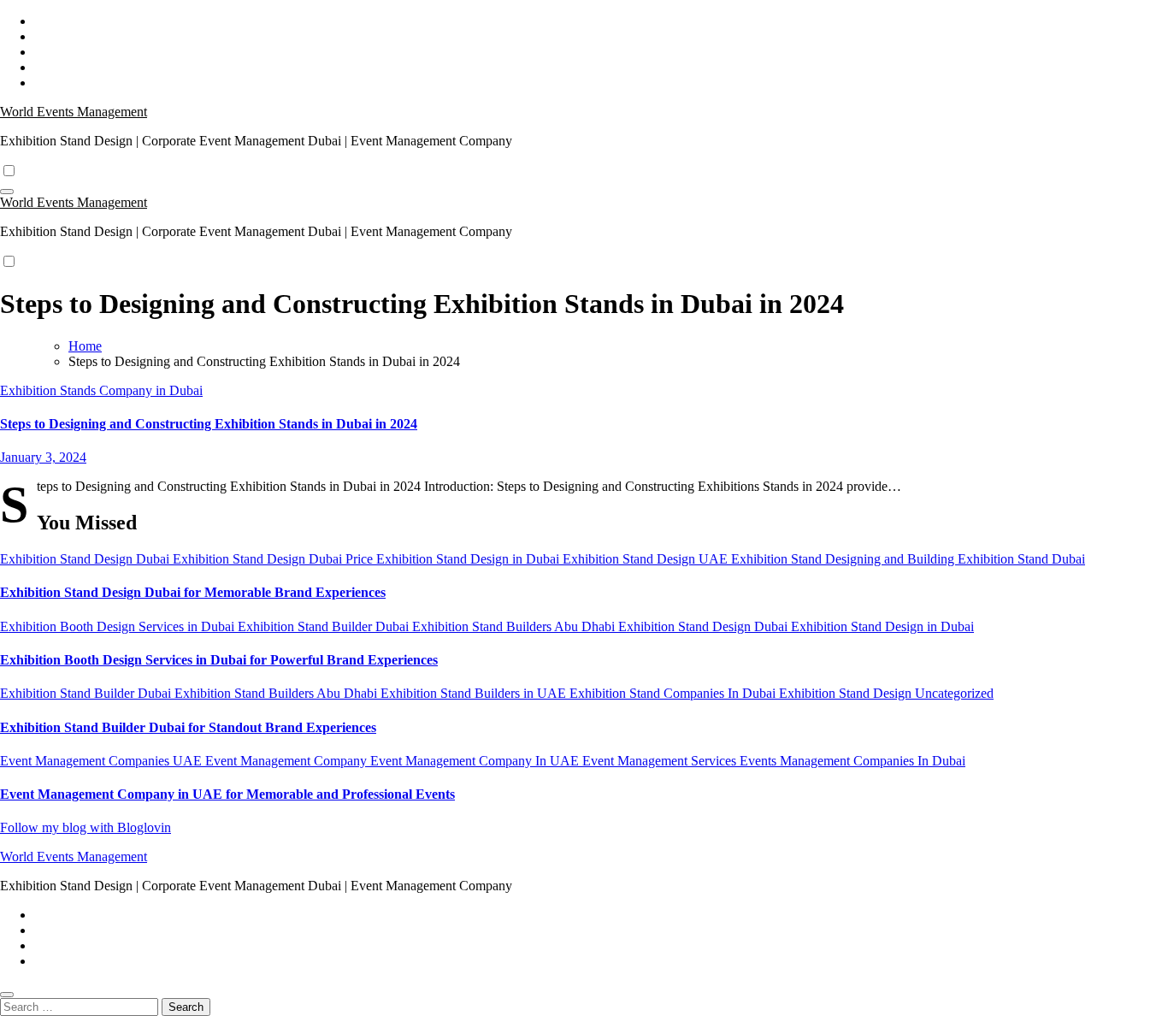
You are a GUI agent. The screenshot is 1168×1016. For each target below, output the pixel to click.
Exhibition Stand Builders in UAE (474, 693)
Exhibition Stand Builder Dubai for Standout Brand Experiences (188, 727)
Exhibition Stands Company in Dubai (101, 390)
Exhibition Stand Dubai (1021, 559)
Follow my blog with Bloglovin (85, 827)
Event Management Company (287, 760)
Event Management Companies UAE (102, 760)
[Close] (7, 994)
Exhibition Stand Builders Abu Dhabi (515, 626)
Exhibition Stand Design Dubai (86, 559)
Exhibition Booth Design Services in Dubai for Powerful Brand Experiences (219, 660)
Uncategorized (954, 693)
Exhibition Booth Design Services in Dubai (119, 626)
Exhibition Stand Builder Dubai (325, 626)
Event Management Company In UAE (476, 760)
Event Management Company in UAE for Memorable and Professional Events (227, 794)
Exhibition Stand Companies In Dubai (674, 693)
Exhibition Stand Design (847, 693)
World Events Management (73, 111)
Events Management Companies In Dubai (852, 760)
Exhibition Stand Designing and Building (844, 559)
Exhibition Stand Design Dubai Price (274, 559)
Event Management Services (661, 760)
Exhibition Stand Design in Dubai (469, 559)
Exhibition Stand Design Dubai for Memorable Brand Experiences (193, 592)
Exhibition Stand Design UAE (647, 559)
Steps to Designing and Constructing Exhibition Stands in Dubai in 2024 (208, 423)
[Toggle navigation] (7, 191)
